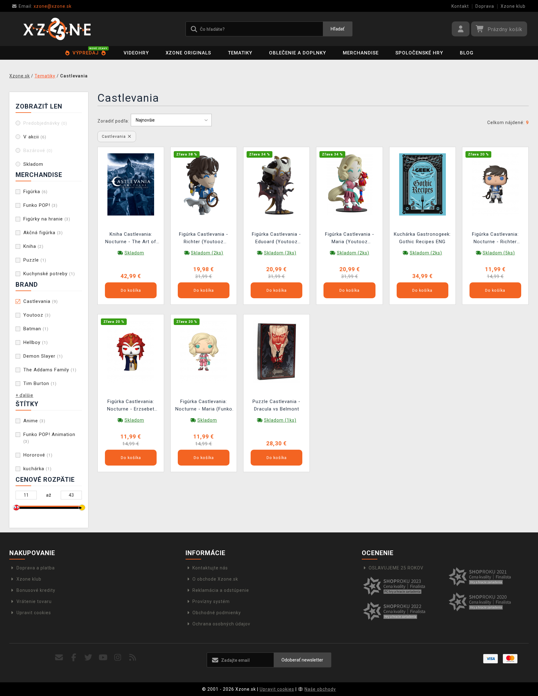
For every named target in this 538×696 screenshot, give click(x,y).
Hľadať (337, 29)
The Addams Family (50, 370)
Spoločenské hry (419, 53)
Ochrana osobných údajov (221, 623)
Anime (34, 421)
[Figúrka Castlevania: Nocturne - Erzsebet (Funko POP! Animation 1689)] (130, 351)
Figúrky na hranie (46, 219)
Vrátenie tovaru (34, 601)
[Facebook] (74, 657)
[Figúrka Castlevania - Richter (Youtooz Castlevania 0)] (203, 183)
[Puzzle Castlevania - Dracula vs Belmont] (276, 351)
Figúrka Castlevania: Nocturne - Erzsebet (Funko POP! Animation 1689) (131, 406)
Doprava (484, 6)
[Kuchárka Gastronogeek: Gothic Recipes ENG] (422, 183)
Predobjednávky (45, 123)
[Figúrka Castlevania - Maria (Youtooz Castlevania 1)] (349, 183)
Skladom (33, 164)
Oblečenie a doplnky (297, 53)
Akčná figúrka (43, 232)
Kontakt (460, 6)
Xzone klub (513, 6)
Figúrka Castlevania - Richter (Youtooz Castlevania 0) (203, 238)
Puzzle (34, 260)
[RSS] (133, 657)
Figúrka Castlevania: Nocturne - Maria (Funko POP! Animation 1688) (203, 406)
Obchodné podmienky (216, 612)
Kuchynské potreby (49, 273)
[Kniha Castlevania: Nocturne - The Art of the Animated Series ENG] (130, 183)
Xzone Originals (188, 53)
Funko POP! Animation (49, 438)
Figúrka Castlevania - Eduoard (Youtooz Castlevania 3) (276, 238)
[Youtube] (103, 657)
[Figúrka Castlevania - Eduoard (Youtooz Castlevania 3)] (276, 183)
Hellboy (35, 342)
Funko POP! (40, 205)
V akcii (34, 137)
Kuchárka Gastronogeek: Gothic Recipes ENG (422, 237)
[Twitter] (88, 657)
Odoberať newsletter (302, 660)
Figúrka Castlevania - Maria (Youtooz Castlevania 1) (349, 238)
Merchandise (361, 53)
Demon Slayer (43, 356)
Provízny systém (211, 601)
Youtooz (37, 315)
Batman (36, 329)
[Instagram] (118, 657)
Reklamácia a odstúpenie (220, 590)
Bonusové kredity (36, 590)
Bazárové (38, 150)
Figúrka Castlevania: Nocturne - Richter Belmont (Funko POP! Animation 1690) (495, 238)
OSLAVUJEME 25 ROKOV (396, 567)
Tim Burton (40, 383)
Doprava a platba (36, 567)
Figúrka (35, 191)
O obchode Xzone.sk (215, 579)
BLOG (467, 53)
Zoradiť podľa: (113, 120)
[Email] (59, 657)
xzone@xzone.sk (45, 6)
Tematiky (240, 53)
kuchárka (37, 468)
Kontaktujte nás (210, 567)
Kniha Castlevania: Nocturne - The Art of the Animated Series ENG (130, 238)
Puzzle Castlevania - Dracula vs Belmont (276, 405)
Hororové (38, 455)
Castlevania (40, 301)
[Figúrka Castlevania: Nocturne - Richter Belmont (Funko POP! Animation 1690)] (495, 183)
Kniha (33, 246)
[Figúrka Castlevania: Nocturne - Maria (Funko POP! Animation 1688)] (203, 351)
